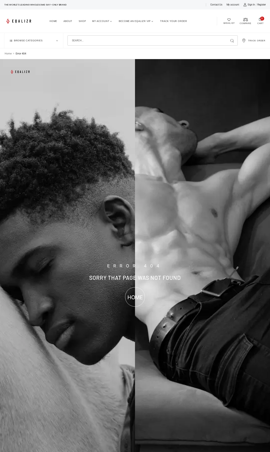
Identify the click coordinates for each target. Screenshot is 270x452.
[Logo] (19, 21)
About (67, 21)
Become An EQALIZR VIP (135, 21)
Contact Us (216, 4)
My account (233, 4)
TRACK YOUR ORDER (173, 21)
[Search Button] (232, 40)
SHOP (82, 21)
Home (53, 21)
